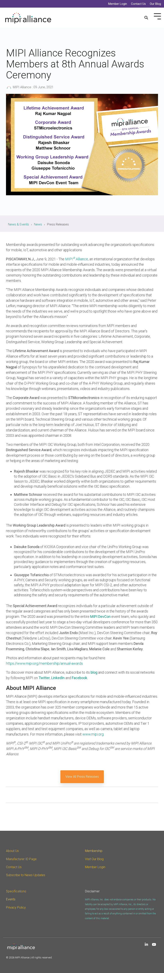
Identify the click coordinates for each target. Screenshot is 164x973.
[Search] (146, 18)
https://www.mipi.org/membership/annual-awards (44, 663)
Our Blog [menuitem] (155, 4)
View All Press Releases (82, 777)
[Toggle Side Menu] (157, 16)
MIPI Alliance (22, 87)
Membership (93, 851)
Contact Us (14, 867)
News (38, 224)
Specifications (16, 891)
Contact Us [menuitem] (138, 4)
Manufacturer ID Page (21, 859)
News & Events (18, 224)
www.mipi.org (93, 734)
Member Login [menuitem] (117, 4)
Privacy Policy (16, 907)
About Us (12, 851)
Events (10, 899)
